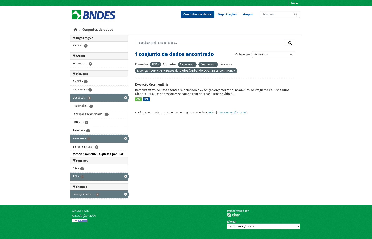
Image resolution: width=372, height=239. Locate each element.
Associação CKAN (84, 216)
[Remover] (158, 65)
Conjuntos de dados (197, 14)
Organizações (227, 14)
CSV (138, 99)
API (210, 112)
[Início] (76, 30)
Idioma (231, 221)
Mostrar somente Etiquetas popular (98, 154)
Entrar (294, 3)
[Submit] (296, 14)
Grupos (248, 14)
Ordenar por (243, 54)
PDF (146, 99)
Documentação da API (232, 112)
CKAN (233, 215)
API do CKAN (80, 211)
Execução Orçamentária (152, 84)
